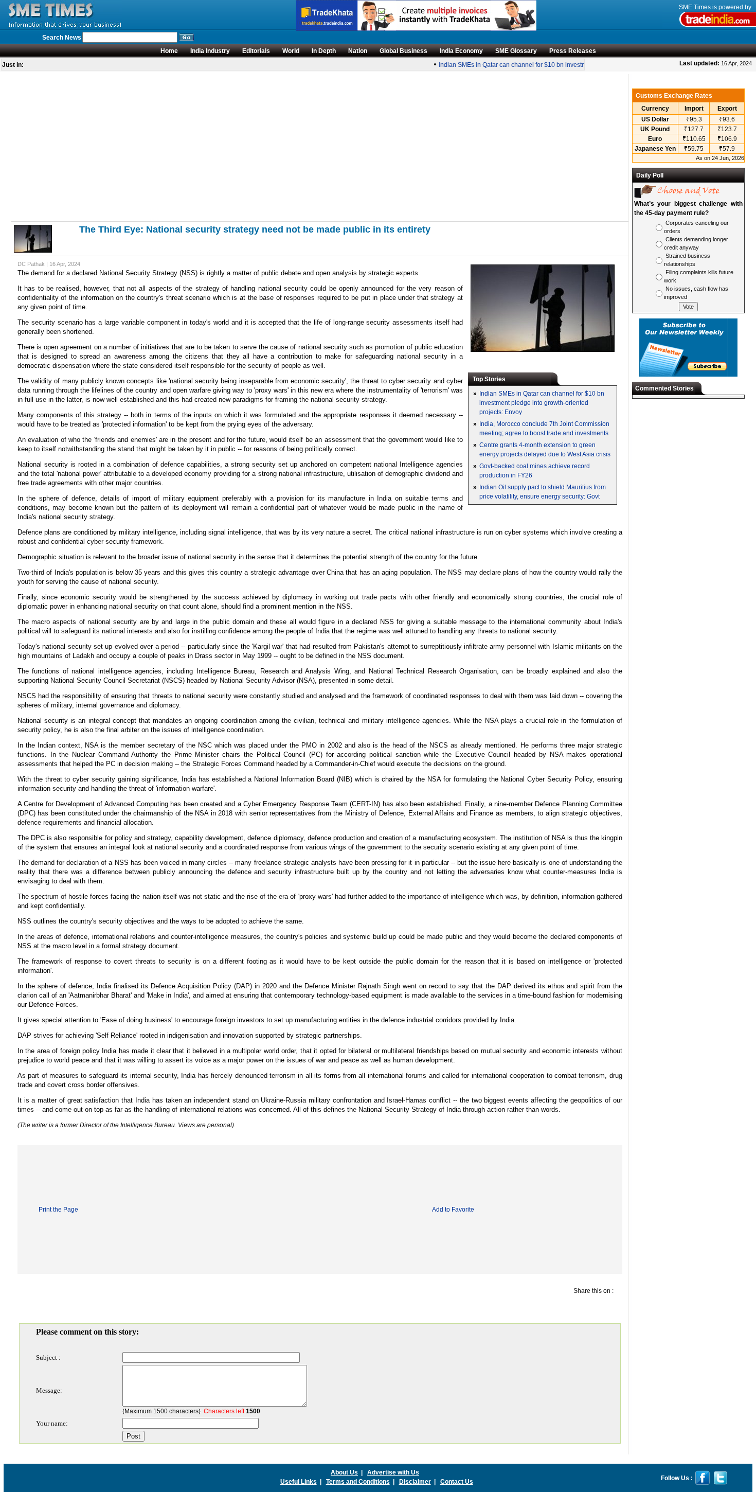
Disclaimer (415, 1481)
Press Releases (572, 51)
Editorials (256, 51)
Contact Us (456, 1481)
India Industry (210, 51)
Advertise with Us (393, 1472)
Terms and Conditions (358, 1481)
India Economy (461, 51)
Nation (357, 51)
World (290, 51)
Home (169, 51)
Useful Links (298, 1481)
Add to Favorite (453, 1209)
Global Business (403, 51)
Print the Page (58, 1209)
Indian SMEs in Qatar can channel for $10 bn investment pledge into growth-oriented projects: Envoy (570, 64)
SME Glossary (516, 51)
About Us (344, 1472)
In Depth (324, 51)
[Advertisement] (319, 146)
